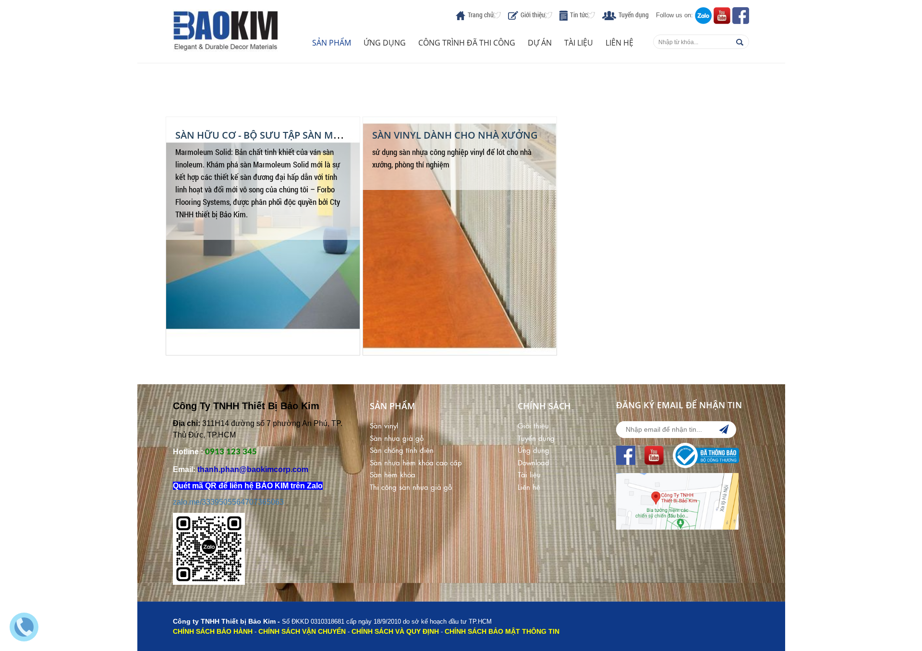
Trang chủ (481, 14)
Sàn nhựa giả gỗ (397, 438)
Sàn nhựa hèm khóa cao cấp (416, 462)
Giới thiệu (533, 14)
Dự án (540, 42)
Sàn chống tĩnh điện (402, 450)
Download (533, 462)
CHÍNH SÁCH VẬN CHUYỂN (302, 631)
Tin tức (579, 14)
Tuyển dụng (634, 14)
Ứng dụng (385, 42)
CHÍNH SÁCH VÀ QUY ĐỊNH (395, 631)
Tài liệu (578, 42)
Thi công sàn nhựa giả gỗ (411, 487)
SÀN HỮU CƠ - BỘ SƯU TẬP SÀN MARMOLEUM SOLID (297, 135)
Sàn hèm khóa (392, 474)
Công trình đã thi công (466, 42)
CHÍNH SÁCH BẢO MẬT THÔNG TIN (502, 631)
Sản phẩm (331, 42)
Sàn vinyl (384, 425)
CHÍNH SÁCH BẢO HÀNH (213, 631)
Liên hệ (619, 42)
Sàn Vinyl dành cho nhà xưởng (455, 135)
